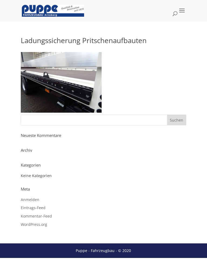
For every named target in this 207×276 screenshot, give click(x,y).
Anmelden (30, 199)
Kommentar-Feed (36, 216)
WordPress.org (34, 224)
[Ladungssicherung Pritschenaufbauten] (61, 111)
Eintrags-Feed (33, 207)
